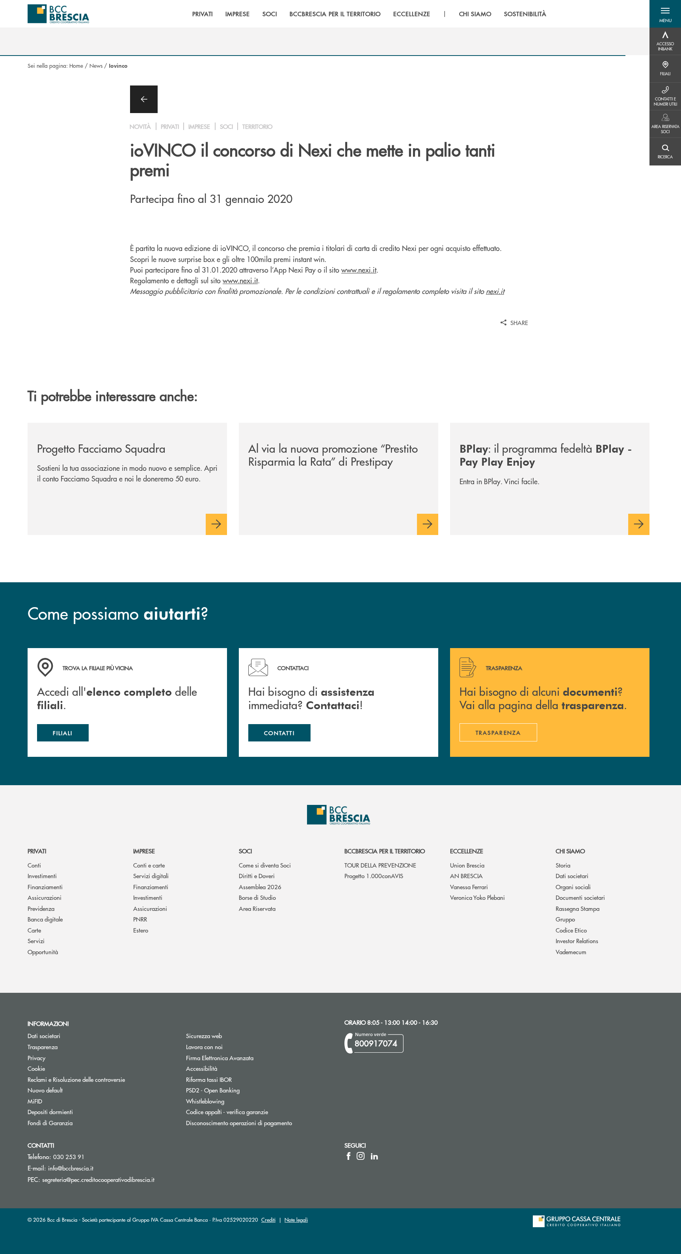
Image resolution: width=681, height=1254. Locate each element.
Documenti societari (580, 897)
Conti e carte (149, 865)
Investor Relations (577, 940)
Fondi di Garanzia (50, 1122)
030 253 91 (69, 1156)
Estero (140, 930)
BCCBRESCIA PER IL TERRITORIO (384, 851)
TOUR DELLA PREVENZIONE (380, 865)
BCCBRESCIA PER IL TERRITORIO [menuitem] (335, 13)
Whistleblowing (205, 1101)
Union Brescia (467, 865)
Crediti (268, 1219)
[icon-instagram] (361, 1156)
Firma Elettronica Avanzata (219, 1057)
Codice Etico (571, 930)
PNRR (140, 919)
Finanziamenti (45, 886)
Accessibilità (201, 1068)
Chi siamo (570, 851)
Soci (245, 851)
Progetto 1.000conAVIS (373, 875)
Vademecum (571, 951)
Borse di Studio (257, 897)
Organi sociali (573, 886)
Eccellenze (466, 851)
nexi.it (495, 291)
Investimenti (42, 875)
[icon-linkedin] (374, 1156)
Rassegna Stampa (577, 908)
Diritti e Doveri (257, 875)
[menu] (369, 14)
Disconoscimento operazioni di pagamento (239, 1122)
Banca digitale (45, 919)
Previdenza (41, 908)
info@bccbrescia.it (70, 1168)
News (95, 65)
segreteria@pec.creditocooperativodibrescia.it (98, 1179)
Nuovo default (45, 1090)
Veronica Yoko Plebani (477, 897)
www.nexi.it (358, 270)
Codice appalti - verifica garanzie (227, 1111)
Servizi (36, 940)
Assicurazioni (44, 897)
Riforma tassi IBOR (238, 1079)
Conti (34, 865)
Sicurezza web (204, 1035)
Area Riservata (257, 908)
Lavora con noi (204, 1046)
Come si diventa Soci (265, 865)
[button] (665, 14)
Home (76, 65)
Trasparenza (43, 1046)
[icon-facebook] (348, 1156)
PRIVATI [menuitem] (202, 13)
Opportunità (43, 951)
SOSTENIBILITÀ (525, 13)
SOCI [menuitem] (269, 13)
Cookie (36, 1068)
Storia (563, 865)
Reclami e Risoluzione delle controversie (76, 1079)
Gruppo (565, 919)
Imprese (144, 851)
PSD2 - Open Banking (213, 1090)
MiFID (35, 1101)
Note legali (296, 1219)
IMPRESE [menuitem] (237, 13)
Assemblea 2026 (260, 886)
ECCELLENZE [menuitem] (411, 13)
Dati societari (572, 875)
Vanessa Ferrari (469, 886)
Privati (37, 851)
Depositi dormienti (50, 1111)
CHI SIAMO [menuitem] (475, 13)
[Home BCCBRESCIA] (58, 14)
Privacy (36, 1057)
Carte (34, 930)
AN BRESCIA (466, 875)
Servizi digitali (151, 875)
